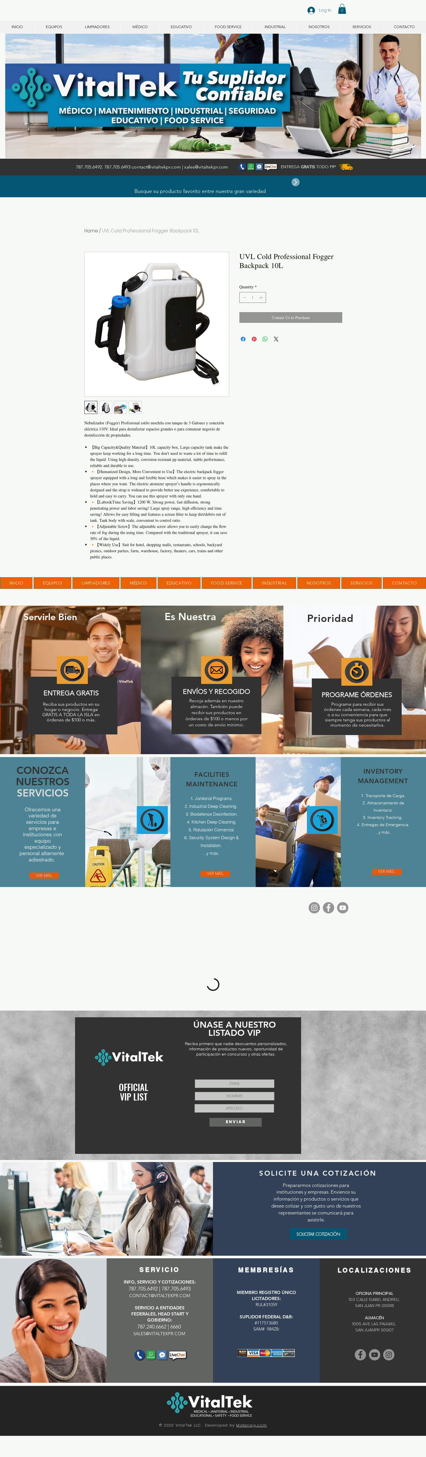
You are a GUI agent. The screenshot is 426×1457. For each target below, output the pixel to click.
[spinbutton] (252, 297)
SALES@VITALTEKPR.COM (159, 1333)
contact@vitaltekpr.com (156, 167)
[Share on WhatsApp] (265, 339)
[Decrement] (243, 297)
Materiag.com (251, 1425)
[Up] (296, 182)
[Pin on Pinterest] (254, 339)
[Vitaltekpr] (374, 1354)
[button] (342, 9)
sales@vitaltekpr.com (206, 167)
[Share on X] (276, 339)
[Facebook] (328, 907)
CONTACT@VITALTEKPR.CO (157, 1295)
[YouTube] (342, 907)
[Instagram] (314, 907)
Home (91, 230)
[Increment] (261, 297)
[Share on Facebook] (243, 339)
